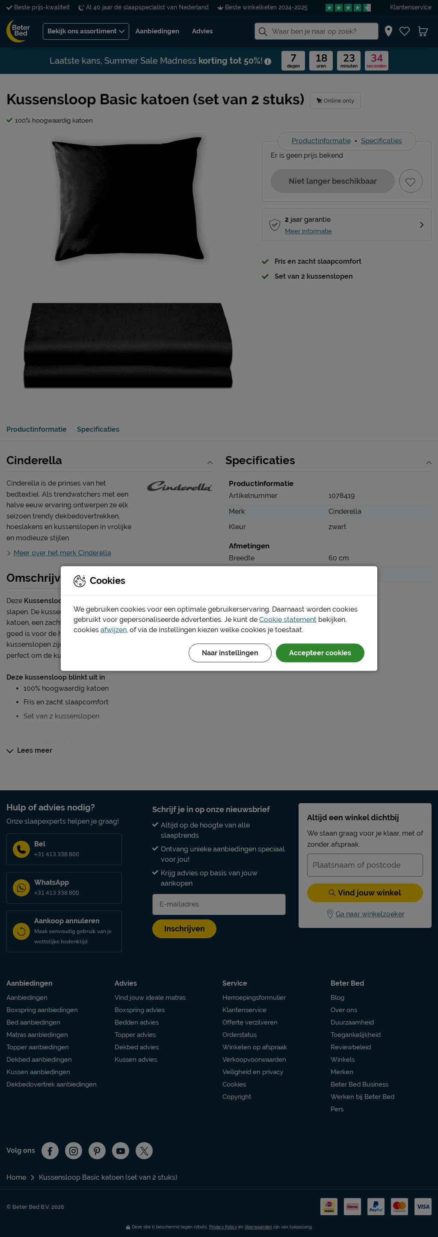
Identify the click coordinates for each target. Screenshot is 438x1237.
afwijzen (114, 630)
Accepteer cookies (320, 653)
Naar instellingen (230, 653)
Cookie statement (288, 620)
